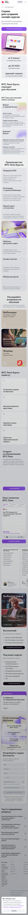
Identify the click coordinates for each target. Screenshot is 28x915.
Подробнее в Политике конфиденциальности (13, 906)
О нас (12, 862)
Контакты (13, 867)
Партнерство (14, 873)
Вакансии (13, 871)
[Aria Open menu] (25, 2)
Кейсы (25, 867)
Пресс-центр (14, 869)
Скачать (5, 708)
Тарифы (12, 864)
